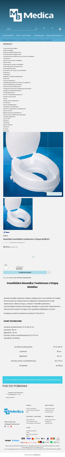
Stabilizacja (6, 74)
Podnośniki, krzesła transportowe (13, 66)
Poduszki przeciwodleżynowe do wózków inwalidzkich (18, 56)
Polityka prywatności (50, 419)
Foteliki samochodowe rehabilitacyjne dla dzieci (17, 88)
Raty (27, 412)
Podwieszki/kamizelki (9, 68)
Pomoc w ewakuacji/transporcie (12, 94)
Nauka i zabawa (8, 125)
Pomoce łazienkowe (22, 40)
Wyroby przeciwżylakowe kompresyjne (14, 115)
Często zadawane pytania (33, 410)
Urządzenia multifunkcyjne (11, 107)
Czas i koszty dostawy (31, 421)
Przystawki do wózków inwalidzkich (13, 64)
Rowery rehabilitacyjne (9, 105)
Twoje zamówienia (50, 408)
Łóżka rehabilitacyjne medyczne (12, 84)
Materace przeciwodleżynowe (12, 86)
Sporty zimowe (7, 111)
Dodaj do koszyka (25, 272)
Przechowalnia (49, 412)
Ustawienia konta (49, 410)
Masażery (6, 121)
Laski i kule (6, 78)
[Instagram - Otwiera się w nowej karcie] (8, 426)
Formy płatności (30, 419)
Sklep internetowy (31, 455)
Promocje (6, 131)
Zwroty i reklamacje (31, 408)
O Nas (27, 432)
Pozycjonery (6, 58)
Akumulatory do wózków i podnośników (14, 70)
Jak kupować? (49, 423)
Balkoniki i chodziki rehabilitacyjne (13, 76)
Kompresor (6, 123)
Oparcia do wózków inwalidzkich (12, 60)
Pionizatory (6, 72)
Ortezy (5, 98)
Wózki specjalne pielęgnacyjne (12, 54)
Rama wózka (7, 62)
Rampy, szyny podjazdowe (11, 100)
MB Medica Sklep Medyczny (9, 40)
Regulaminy (48, 421)
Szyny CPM (6, 119)
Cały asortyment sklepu (10, 48)
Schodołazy (6, 102)
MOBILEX (5, 235)
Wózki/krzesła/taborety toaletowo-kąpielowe (16, 82)
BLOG (27, 436)
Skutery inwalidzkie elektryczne (12, 52)
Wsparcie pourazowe (9, 96)
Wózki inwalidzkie (8, 50)
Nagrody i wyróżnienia (32, 434)
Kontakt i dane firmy (31, 431)
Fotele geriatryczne (9, 92)
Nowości (5, 129)
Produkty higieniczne (9, 117)
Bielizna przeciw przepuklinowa (12, 113)
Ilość (6, 265)
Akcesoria (6, 127)
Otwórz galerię (55, 194)
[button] (35, 28)
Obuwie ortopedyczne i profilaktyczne (14, 109)
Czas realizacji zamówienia (33, 423)
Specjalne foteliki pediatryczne (12, 90)
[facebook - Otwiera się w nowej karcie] (5, 426)
